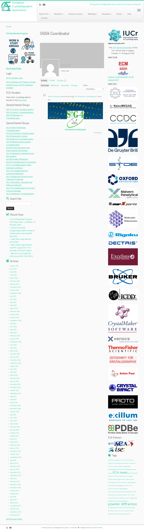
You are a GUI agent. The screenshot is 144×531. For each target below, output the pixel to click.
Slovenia (121, 507)
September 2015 (15, 512)
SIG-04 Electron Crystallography (19, 139)
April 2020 (13, 421)
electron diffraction (120, 476)
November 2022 (15, 360)
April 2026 (13, 275)
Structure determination (126, 511)
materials (121, 492)
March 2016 (14, 503)
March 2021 (14, 402)
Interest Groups (75, 14)
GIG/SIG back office (14, 519)
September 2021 (15, 393)
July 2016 (13, 497)
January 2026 (14, 284)
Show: (85, 85)
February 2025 (15, 311)
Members (58, 14)
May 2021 (13, 396)
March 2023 (14, 351)
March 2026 (14, 278)
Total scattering (117, 514)
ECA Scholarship (132, 473)
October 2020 (14, 412)
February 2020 (15, 427)
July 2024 (13, 323)
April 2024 (13, 333)
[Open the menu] (139, 10)
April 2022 (13, 372)
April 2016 (13, 500)
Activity (44, 80)
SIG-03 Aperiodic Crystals (16, 136)
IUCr (131, 485)
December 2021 (15, 384)
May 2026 (13, 272)
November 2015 (15, 506)
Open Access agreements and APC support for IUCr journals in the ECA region (21, 248)
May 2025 (13, 302)
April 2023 (13, 348)
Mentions (55, 85)
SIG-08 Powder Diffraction (17, 159)
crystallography (112, 469)
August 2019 (14, 436)
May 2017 (13, 478)
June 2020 (13, 418)
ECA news (120, 472)
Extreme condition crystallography (125, 482)
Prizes (119, 14)
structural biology (130, 507)
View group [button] (98, 132)
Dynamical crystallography (125, 469)
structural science (113, 511)
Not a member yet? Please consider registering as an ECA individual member (21, 85)
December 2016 (15, 485)
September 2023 (15, 342)
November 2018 (15, 451)
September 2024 (15, 320)
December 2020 (15, 406)
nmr (129, 495)
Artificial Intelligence (114, 460)
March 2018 (14, 463)
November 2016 (15, 488)
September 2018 (15, 457)
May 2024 (13, 330)
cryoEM (119, 466)
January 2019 (14, 448)
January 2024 (14, 339)
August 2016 (14, 494)
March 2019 (14, 442)
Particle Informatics (118, 498)
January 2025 (14, 314)
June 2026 (13, 269)
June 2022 (13, 369)
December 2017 (15, 472)
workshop (125, 514)
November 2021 (15, 387)
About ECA (43, 14)
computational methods (121, 463)
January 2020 (14, 430)
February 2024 (15, 336)
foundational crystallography (116, 485)
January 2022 (14, 381)
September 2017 (15, 475)
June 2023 (13, 345)
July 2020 (13, 415)
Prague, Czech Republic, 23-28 (120, 77)
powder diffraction (122, 504)
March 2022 (14, 375)
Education (106, 14)
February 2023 (15, 354)
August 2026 (14, 266)
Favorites (65, 85)
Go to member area (14, 78)
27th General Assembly (122, 47)
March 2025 (14, 308)
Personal (45, 85)
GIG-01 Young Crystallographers (20, 109)
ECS (109, 476)
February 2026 (15, 281)
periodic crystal (129, 498)
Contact (44, 18)
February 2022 (15, 378)
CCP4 (125, 460)
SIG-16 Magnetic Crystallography (20, 194)
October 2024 (14, 317)
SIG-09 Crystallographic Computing (21, 162)
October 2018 (14, 454)
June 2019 (13, 439)
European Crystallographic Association (57, 527)
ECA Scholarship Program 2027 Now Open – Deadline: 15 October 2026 (22, 222)
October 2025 (14, 290)
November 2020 (15, 409)
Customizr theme (97, 527)
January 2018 (14, 469)
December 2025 (15, 287)
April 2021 (13, 399)
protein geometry (113, 507)
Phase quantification (122, 501)
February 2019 (15, 445)
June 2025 (13, 299)
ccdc (122, 460)
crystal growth (126, 466)
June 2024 (13, 327)
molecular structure (121, 495)
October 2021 (14, 390)
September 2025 (15, 293)
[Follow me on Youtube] (45, 4)
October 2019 (14, 433)
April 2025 (13, 305)
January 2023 (14, 357)
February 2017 (15, 481)
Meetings (92, 14)
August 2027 (113, 80)
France (127, 485)
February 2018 (15, 466)
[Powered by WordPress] (78, 527)
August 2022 (14, 366)
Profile (52, 80)
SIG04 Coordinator (54, 96)
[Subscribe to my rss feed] (41, 4)
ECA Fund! (22, 100)
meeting (127, 492)
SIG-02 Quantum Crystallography (20, 133)
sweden (110, 514)
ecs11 (112, 476)
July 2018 (13, 460)
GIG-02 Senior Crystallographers (20, 112)
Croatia (115, 466)
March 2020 (14, 424)
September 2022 (15, 363)
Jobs (129, 14)
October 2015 (14, 509)
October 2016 (14, 491)
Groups (61, 80)
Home (8, 26)
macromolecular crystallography (117, 488)
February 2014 (15, 515)
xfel (130, 514)
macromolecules (113, 492)
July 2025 (13, 296)
